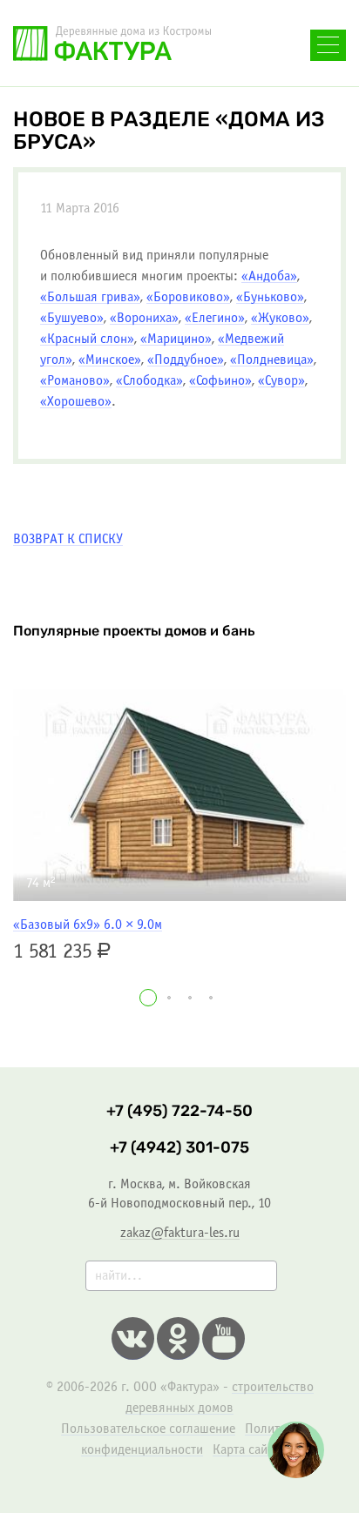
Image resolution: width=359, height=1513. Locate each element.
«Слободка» (149, 380)
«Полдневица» (272, 359)
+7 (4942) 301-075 (179, 1147)
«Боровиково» (188, 297)
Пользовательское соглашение (148, 1429)
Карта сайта (246, 1449)
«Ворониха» (144, 318)
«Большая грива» (90, 297)
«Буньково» (270, 297)
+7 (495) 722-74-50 (179, 1111)
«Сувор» (281, 380)
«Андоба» (269, 276)
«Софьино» (220, 380)
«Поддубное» (185, 359)
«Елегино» (215, 318)
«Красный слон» (87, 339)
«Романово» (75, 380)
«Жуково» (280, 318)
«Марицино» (176, 339)
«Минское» (109, 359)
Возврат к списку (68, 539)
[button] (148, 997)
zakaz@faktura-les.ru (180, 1233)
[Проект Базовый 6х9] (179, 794)
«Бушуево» (72, 318)
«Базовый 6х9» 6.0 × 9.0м (87, 924)
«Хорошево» (76, 401)
